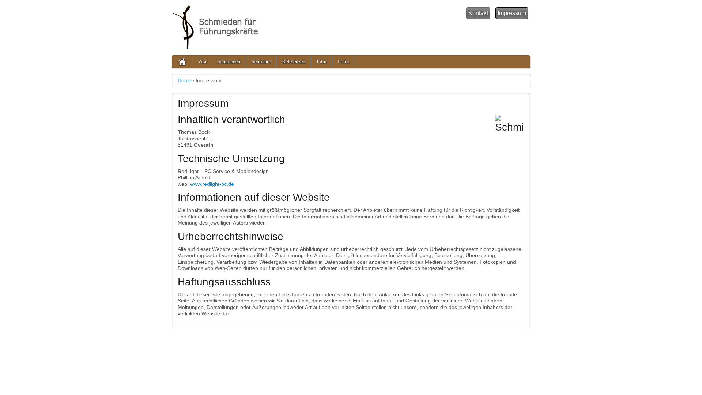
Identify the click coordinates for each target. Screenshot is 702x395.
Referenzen (293, 61)
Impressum (512, 13)
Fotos (343, 61)
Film (322, 61)
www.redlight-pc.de (212, 184)
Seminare (261, 61)
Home (185, 80)
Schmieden (229, 61)
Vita (202, 61)
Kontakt (478, 13)
